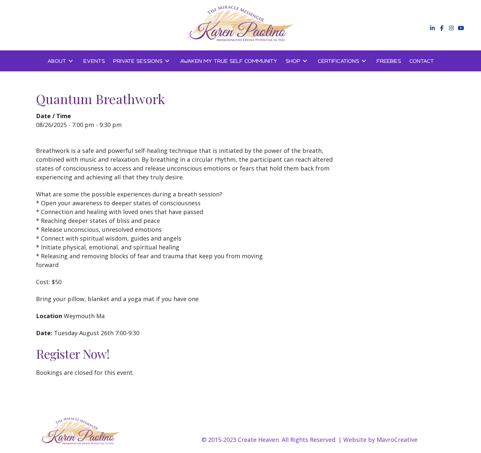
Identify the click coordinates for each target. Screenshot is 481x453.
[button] (432, 28)
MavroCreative (397, 440)
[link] (61, 61)
